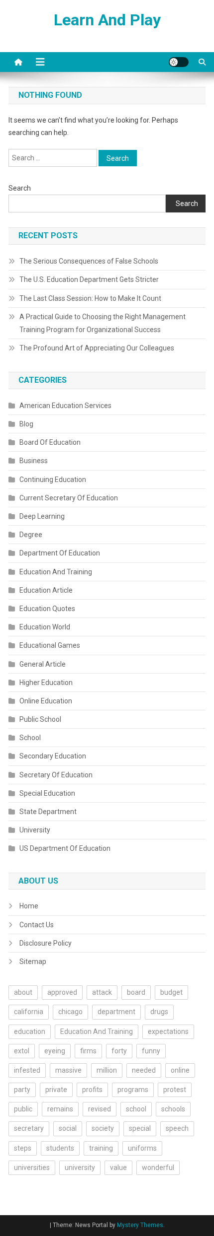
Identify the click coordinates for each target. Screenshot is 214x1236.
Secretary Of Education (56, 775)
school (136, 1109)
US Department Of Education (64, 848)
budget (171, 992)
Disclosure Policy (45, 943)
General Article (42, 664)
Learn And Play (107, 19)
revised (99, 1109)
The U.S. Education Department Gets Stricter (89, 279)
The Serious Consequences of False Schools (88, 261)
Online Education (45, 701)
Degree (30, 535)
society (103, 1128)
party (22, 1090)
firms (88, 1051)
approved (62, 992)
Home (28, 906)
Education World (44, 627)
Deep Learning (42, 516)
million (107, 1070)
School (30, 738)
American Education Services (65, 406)
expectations (168, 1031)
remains (60, 1109)
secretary (29, 1128)
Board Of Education (50, 442)
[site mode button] (179, 62)
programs (132, 1090)
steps (22, 1148)
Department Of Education (59, 553)
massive (68, 1070)
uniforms (142, 1148)
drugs (159, 1012)
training (101, 1148)
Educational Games (49, 645)
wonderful (158, 1167)
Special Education (47, 793)
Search (19, 188)
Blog (26, 424)
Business (33, 461)
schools (173, 1109)
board (136, 992)
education (29, 1031)
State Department (48, 812)
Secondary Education (52, 756)
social (68, 1128)
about (23, 992)
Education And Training (55, 572)
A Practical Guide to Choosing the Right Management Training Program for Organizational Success (102, 323)
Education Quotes (47, 609)
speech (177, 1128)
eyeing (54, 1051)
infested (27, 1070)
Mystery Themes (140, 1225)
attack (102, 992)
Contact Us (36, 925)
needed (144, 1070)
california (28, 1012)
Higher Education (46, 683)
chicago (70, 1012)
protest (174, 1090)
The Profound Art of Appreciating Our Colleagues (96, 348)
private (56, 1090)
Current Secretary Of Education (68, 498)
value (118, 1167)
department (116, 1012)
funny (151, 1051)
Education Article (46, 590)
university (80, 1167)
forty (119, 1051)
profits (92, 1090)
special (140, 1128)
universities (32, 1167)
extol (21, 1051)
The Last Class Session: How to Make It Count (90, 298)
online (180, 1070)
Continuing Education (52, 479)
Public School (40, 719)
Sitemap (32, 961)
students (60, 1148)
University (34, 830)
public (23, 1109)
